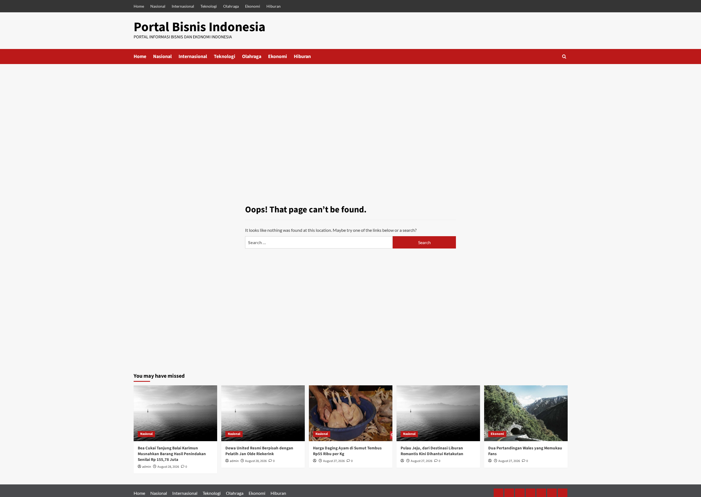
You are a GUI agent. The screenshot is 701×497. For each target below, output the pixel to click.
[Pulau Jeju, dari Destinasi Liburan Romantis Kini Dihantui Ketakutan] (438, 413)
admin (146, 466)
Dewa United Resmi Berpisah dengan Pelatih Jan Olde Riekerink (259, 451)
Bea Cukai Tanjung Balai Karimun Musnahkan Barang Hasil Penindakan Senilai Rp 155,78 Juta (172, 454)
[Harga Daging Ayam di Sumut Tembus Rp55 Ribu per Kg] (350, 413)
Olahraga (231, 6)
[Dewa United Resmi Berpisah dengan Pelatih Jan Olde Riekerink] (263, 413)
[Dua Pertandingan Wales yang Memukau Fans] (526, 413)
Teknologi (208, 6)
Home (139, 6)
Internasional (183, 6)
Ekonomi (252, 6)
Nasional (157, 6)
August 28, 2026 (168, 466)
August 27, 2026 (334, 461)
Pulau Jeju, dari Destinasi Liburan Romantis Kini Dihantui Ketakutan (432, 451)
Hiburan (273, 6)
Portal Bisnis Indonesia (199, 27)
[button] (564, 56)
